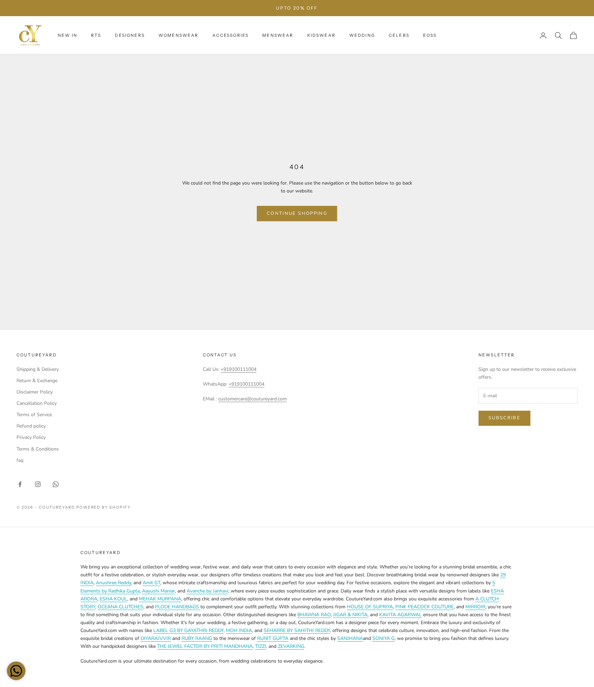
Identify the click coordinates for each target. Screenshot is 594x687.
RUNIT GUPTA (272, 638)
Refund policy (31, 426)
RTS (96, 35)
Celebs (399, 35)
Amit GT (151, 582)
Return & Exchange (36, 380)
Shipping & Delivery (37, 369)
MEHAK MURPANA (160, 599)
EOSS (430, 35)
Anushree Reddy (113, 582)
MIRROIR (475, 606)
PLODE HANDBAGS (177, 606)
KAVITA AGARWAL (400, 614)
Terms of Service (34, 414)
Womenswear (178, 35)
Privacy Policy (31, 437)
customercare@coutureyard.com (252, 399)
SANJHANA (350, 638)
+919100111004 (238, 369)
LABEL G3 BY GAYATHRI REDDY (188, 630)
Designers (129, 35)
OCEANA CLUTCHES (120, 606)
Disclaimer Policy (34, 392)
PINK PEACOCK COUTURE (424, 606)
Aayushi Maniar (158, 591)
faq (19, 460)
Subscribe (504, 418)
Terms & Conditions (37, 449)
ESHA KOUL (113, 599)
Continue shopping (297, 213)
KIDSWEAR (321, 35)
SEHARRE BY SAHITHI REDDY (297, 630)
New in (67, 35)
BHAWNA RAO (314, 614)
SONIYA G (383, 638)
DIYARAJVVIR (156, 638)
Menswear (277, 35)
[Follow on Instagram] (37, 484)
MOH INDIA (239, 630)
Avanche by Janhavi (207, 591)
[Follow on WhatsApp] (55, 484)
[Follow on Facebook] (19, 484)
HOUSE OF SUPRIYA (370, 606)
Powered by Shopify (103, 507)
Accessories (230, 35)
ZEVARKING (291, 646)
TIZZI (260, 646)
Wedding (362, 35)
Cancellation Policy (36, 403)
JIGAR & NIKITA (350, 614)
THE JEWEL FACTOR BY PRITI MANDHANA (205, 646)
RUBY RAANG (197, 638)
